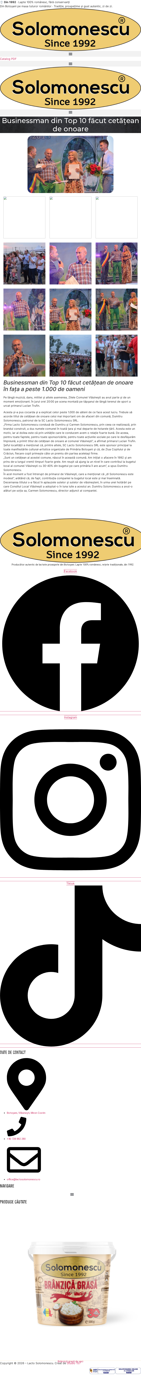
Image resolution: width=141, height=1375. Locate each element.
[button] (70, 54)
